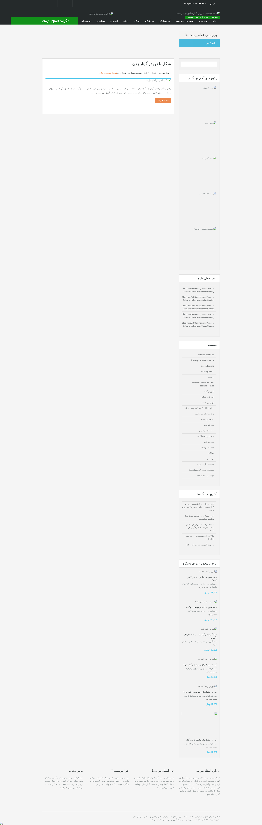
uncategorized (207, 371)
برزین (211, 545)
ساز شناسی (209, 425)
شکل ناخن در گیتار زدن (151, 63)
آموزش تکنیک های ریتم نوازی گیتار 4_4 (200, 664)
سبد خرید (203, 21)
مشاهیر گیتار (209, 442)
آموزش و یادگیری (207, 397)
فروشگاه (149, 21)
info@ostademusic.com (195, 3)
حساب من (100, 21)
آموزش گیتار (209, 391)
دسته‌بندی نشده (207, 419)
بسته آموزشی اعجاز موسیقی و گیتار (201, 607)
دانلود (125, 21)
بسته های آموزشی (184, 21)
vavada (211, 377)
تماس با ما (86, 21)
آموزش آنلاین (165, 21)
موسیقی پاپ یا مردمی (205, 464)
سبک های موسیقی (206, 430)
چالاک (211, 536)
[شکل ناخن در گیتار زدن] (158, 80)
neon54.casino (207, 366)
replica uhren (77, 791)
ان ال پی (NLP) (208, 402)
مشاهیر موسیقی (207, 447)
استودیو (114, 21)
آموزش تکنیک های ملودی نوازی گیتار (201, 740)
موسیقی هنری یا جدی (205, 475)
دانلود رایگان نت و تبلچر (204, 414)
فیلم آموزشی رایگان (108, 73)
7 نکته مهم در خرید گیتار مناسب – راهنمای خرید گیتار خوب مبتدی (198, 507)
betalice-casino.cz (206, 355)
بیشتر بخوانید (163, 100)
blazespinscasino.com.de (202, 360)
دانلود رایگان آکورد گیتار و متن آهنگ (199, 408)
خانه (215, 21)
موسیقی (210, 458)
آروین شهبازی (126, 73)
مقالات (136, 21)
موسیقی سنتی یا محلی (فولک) (201, 470)
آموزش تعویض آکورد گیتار (196, 545)
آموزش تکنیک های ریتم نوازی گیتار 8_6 (200, 692)
